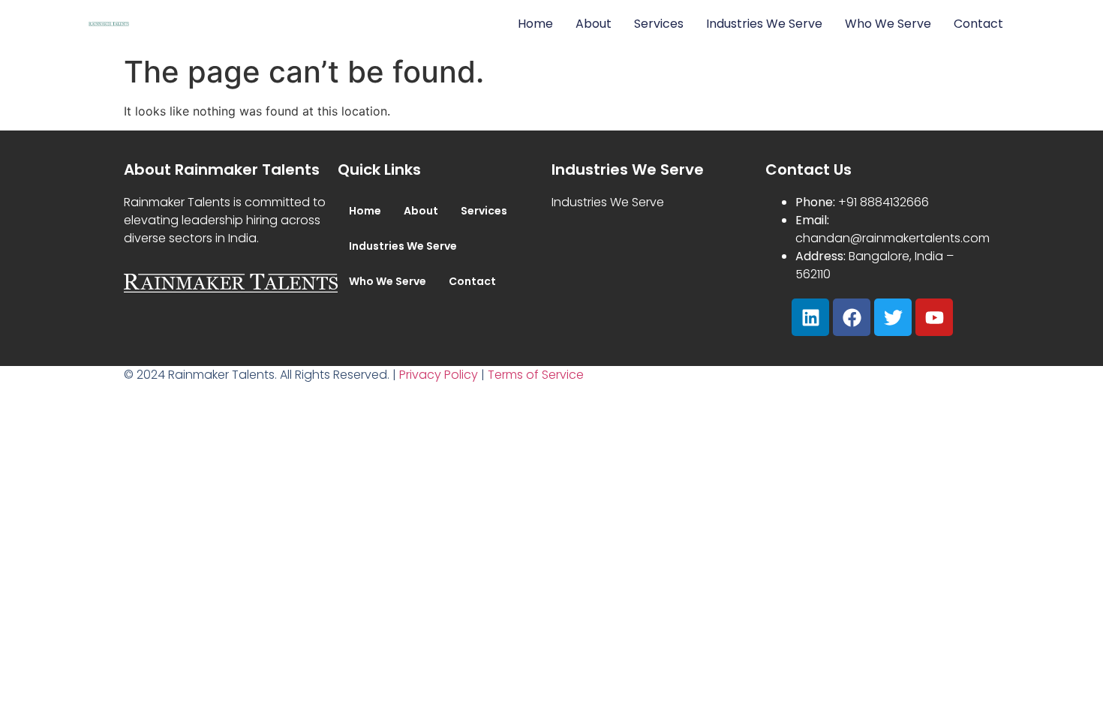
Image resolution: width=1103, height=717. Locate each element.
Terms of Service (536, 374)
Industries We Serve (764, 23)
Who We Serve (888, 23)
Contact (978, 23)
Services (659, 23)
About (594, 23)
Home (535, 23)
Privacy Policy (438, 374)
